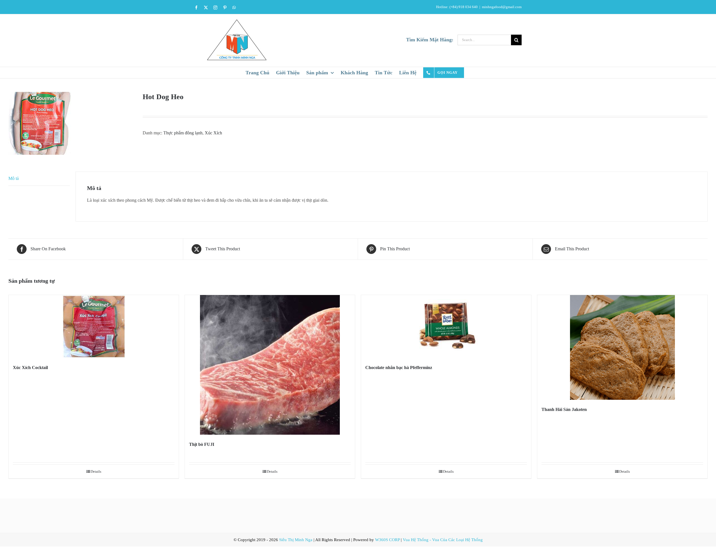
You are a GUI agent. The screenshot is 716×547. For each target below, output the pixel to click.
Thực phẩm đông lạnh (182, 132)
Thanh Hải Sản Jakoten (564, 409)
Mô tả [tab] (13, 178)
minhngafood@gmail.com (502, 7)
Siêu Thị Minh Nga (295, 540)
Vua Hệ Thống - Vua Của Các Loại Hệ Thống (443, 540)
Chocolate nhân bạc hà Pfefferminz (398, 367)
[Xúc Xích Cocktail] (94, 326)
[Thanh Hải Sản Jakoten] (622, 347)
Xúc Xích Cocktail (30, 367)
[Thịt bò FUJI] (270, 365)
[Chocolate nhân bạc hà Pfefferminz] (446, 326)
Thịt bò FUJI (201, 444)
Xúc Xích (213, 132)
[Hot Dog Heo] (71, 123)
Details (96, 471)
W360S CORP (387, 540)
